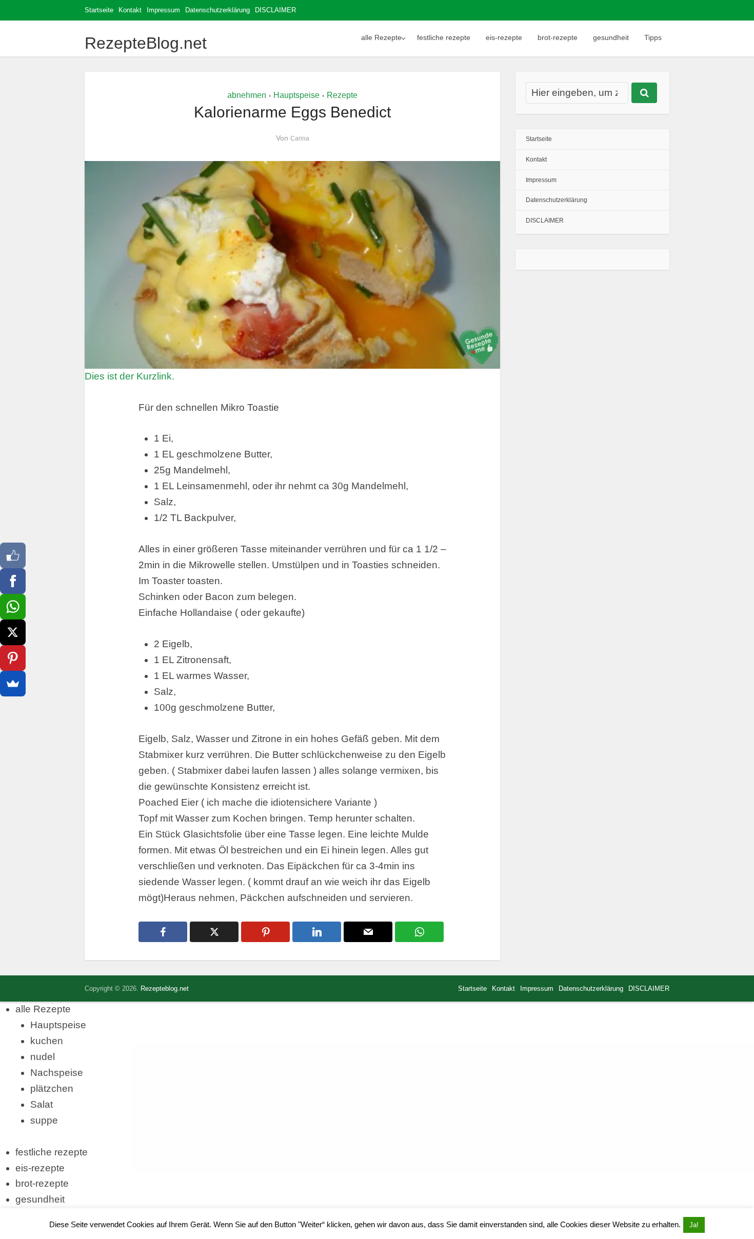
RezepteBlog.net (146, 43)
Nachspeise (56, 1072)
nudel (42, 1056)
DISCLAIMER (275, 10)
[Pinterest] (13, 658)
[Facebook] (13, 581)
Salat (41, 1104)
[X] (13, 632)
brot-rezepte (558, 37)
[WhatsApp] (13, 607)
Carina (299, 138)
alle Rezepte (381, 37)
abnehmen (246, 95)
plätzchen (51, 1088)
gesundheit (611, 37)
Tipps (653, 37)
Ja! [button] (694, 1225)
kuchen (46, 1040)
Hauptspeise (296, 95)
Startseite (99, 10)
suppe (44, 1120)
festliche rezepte (443, 37)
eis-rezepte (504, 37)
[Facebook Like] (13, 555)
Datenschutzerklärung (217, 10)
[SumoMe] (13, 683)
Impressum (163, 10)
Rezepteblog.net (165, 988)
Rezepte (342, 95)
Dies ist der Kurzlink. (129, 376)
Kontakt (130, 10)
